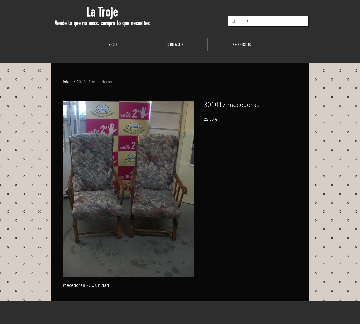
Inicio (67, 82)
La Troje (102, 12)
